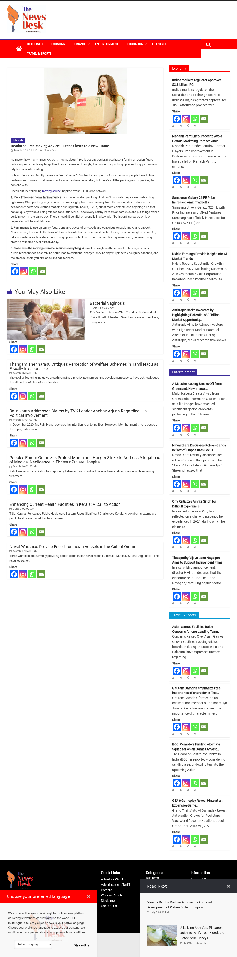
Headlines (35, 44)
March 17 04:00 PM (24, 419)
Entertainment (106, 44)
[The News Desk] (19, 49)
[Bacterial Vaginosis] (46, 301)
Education (135, 44)
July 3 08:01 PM (159, 912)
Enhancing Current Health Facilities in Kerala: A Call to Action (65, 504)
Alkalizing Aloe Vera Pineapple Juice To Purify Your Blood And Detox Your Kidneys (202, 933)
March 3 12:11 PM (25, 150)
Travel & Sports (39, 53)
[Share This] (188, 125)
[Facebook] (15, 271)
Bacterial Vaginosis (107, 303)
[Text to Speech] (195, 125)
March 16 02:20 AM (24, 466)
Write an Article (111, 895)
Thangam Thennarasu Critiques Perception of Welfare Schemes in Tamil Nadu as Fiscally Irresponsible (83, 366)
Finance (80, 44)
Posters (106, 890)
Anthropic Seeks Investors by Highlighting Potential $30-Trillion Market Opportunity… (196, 314)
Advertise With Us (113, 879)
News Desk (50, 150)
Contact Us (109, 906)
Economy (58, 44)
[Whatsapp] (33, 271)
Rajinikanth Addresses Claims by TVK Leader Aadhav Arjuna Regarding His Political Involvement (78, 413)
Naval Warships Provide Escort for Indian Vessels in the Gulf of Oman (72, 546)
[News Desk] (174, 125)
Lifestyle (159, 44)
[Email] (42, 271)
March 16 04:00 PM (24, 373)
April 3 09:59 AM (103, 307)
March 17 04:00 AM (24, 551)
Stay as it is (81, 945)
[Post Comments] (181, 125)
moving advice (51, 191)
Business (152, 878)
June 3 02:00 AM (23, 508)
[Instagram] (24, 271)
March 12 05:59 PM (195, 943)
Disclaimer (108, 900)
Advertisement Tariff (115, 884)
